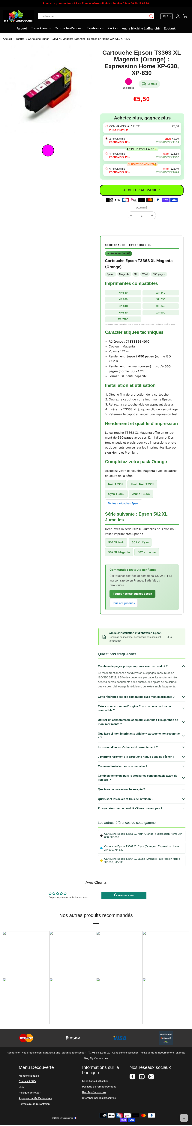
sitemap (180, 1052)
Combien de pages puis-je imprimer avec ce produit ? (133, 666)
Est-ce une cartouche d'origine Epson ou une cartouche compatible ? (134, 708)
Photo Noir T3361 (142, 484)
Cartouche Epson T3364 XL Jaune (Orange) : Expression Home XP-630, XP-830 (142, 860)
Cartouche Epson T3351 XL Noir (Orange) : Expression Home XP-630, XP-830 (143, 835)
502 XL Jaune (147, 552)
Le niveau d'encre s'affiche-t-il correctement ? (128, 747)
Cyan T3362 (116, 493)
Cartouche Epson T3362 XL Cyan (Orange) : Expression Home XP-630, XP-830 (141, 848)
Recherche (13, 1052)
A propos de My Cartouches (35, 1098)
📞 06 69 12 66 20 (99, 1052)
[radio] (142, 127)
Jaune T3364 (141, 493)
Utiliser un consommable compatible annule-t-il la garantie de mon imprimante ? (138, 722)
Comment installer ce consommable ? (122, 766)
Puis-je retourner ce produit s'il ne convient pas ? (130, 808)
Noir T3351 (115, 484)
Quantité (141, 207)
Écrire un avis (124, 895)
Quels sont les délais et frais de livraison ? (125, 799)
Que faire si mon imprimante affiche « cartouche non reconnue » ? (139, 735)
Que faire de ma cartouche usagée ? (121, 789)
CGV (21, 1086)
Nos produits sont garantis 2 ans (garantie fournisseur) (54, 1052)
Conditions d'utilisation (125, 1052)
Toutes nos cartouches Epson (132, 593)
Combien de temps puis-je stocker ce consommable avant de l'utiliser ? (137, 777)
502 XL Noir (116, 542)
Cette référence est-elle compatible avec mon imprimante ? (136, 696)
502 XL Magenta (119, 552)
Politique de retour (29, 1092)
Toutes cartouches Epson (123, 503)
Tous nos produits (123, 603)
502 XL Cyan (140, 542)
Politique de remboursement (157, 1052)
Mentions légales (29, 1075)
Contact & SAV (27, 1081)
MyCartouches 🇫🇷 (68, 1118)
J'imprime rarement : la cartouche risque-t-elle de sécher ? (136, 756)
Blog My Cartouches (96, 1058)
